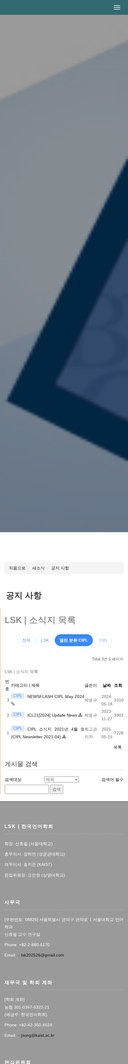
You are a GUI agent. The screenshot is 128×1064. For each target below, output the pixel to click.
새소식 (38, 568)
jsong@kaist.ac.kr (37, 1035)
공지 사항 (60, 568)
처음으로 (17, 568)
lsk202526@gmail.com (42, 955)
